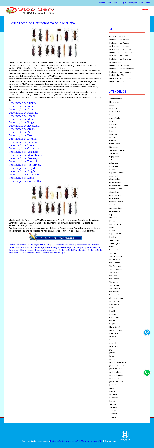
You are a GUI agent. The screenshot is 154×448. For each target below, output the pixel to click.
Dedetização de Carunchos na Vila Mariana (69, 441)
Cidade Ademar (115, 189)
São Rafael (113, 153)
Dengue (122, 2)
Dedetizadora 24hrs (31, 252)
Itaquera (112, 115)
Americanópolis (115, 98)
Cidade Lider (114, 198)
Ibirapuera (113, 333)
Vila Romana (114, 291)
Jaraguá (112, 359)
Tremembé (113, 414)
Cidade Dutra (114, 192)
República (113, 237)
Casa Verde (114, 176)
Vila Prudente (114, 288)
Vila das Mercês (115, 259)
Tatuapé (112, 410)
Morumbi (113, 394)
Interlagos (113, 108)
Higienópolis (114, 102)
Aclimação (113, 160)
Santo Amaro (114, 143)
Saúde (111, 246)
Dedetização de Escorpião (72, 247)
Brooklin (112, 311)
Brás (111, 307)
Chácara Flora (114, 179)
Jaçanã (112, 349)
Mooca (112, 221)
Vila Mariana (114, 279)
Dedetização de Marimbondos (72, 250)
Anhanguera (114, 163)
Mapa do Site (97, 441)
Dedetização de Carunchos (120, 59)
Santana (112, 140)
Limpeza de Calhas (116, 81)
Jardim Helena (115, 372)
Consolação (114, 205)
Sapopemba (114, 156)
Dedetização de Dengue (63, 244)
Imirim (111, 105)
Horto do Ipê (114, 327)
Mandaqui (113, 391)
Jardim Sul (113, 385)
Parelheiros (113, 124)
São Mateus (114, 147)
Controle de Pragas (17, 244)
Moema (112, 121)
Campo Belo (114, 317)
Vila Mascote (114, 282)
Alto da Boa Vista (116, 298)
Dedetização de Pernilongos (46, 247)
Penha (111, 227)
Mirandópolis (114, 118)
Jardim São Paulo (116, 381)
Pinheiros (113, 134)
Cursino (112, 320)
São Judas (113, 407)
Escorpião (132, 2)
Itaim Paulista (114, 111)
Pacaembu (113, 397)
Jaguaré (112, 356)
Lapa (111, 214)
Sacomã (112, 404)
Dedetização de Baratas (38, 244)
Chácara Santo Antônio (118, 185)
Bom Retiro (114, 304)
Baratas (101, 2)
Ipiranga (112, 340)
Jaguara (112, 352)
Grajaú (112, 324)
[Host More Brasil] (125, 441)
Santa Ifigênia (114, 243)
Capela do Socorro (116, 172)
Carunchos (112, 2)
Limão (111, 388)
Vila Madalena (114, 272)
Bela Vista (113, 169)
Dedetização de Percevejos (120, 72)
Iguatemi (112, 336)
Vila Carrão (113, 253)
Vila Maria (113, 275)
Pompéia (112, 230)
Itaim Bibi (113, 343)
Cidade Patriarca (116, 201)
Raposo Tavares (115, 234)
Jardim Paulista (115, 378)
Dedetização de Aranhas (46, 250)
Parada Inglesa (115, 224)
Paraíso (112, 401)
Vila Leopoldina (115, 269)
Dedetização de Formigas (87, 244)
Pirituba (112, 137)
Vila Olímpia (114, 285)
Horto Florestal (115, 330)
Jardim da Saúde (115, 369)
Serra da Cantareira (117, 250)
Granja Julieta (114, 211)
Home (145, 9)
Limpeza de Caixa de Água (53, 252)
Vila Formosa (114, 262)
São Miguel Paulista (117, 150)
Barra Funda (114, 166)
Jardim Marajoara (116, 375)
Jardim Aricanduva (116, 365)
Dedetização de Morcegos (20, 247)
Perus (111, 131)
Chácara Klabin (115, 182)
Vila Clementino (115, 256)
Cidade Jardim (115, 195)
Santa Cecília (114, 240)
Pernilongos (144, 2)
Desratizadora (26, 250)
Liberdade (113, 217)
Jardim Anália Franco (117, 362)
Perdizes (112, 127)
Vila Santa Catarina (116, 295)
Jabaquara (113, 346)
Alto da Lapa (114, 301)
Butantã (112, 314)
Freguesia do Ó (115, 208)
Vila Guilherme (115, 266)
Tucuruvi (112, 417)
